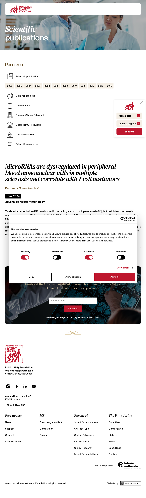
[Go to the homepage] (14, 354)
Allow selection (73, 277)
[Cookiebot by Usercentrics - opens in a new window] (122, 219)
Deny (31, 277)
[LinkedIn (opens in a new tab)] (25, 386)
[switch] (57, 257)
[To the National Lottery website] (129, 466)
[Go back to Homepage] (21, 9)
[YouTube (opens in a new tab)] (34, 386)
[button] (134, 9)
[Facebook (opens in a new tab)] (17, 386)
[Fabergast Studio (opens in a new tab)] (130, 483)
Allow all (114, 277)
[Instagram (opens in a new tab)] (8, 386)
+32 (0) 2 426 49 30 (15, 405)
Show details (122, 268)
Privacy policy (93, 317)
